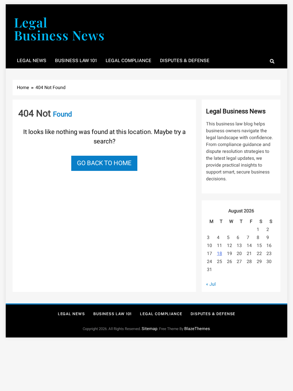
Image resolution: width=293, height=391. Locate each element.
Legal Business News (59, 28)
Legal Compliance (128, 60)
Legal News (31, 60)
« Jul (211, 284)
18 (219, 253)
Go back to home (104, 163)
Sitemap (149, 329)
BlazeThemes (197, 329)
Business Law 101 (76, 60)
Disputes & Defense (184, 60)
